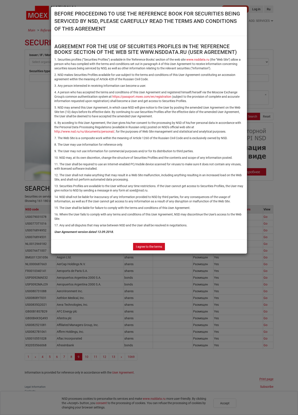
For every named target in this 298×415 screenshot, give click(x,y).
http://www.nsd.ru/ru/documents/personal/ (84, 131)
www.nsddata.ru (197, 59)
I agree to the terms (149, 246)
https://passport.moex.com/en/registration (141, 96)
